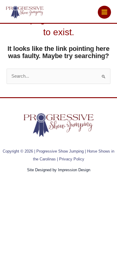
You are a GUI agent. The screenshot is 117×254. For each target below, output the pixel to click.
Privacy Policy (71, 159)
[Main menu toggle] (104, 12)
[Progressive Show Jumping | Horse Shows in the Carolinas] (25, 12)
